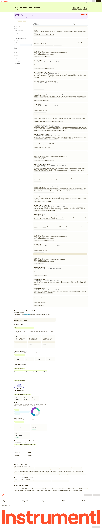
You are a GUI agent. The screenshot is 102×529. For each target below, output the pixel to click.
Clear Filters (19, 26)
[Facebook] (93, 527)
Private (16, 58)
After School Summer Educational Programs (20, 38)
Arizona (16, 51)
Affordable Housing (17, 35)
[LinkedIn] (99, 527)
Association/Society (17, 61)
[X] (95, 527)
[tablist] (23, 45)
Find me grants (84, 14)
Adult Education (17, 33)
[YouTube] (97, 527)
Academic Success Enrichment (19, 30)
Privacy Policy (14, 527)
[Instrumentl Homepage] (4, 1)
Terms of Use (18, 527)
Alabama (16, 48)
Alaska (16, 47)
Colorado (16, 53)
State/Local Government (18, 63)
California (16, 52)
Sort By (15, 23)
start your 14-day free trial (27, 314)
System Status (22, 527)
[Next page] (87, 24)
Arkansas (16, 49)
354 (84, 23)
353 (82, 23)
